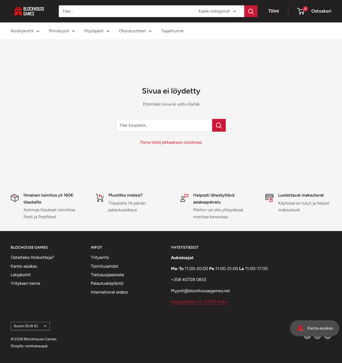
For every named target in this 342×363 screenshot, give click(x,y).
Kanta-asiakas (24, 266)
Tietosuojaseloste (107, 274)
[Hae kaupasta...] (219, 125)
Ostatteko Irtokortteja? (32, 257)
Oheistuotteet (132, 30)
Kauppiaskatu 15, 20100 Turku (199, 301)
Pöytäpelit (94, 30)
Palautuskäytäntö (107, 283)
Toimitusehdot (104, 266)
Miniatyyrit (59, 30)
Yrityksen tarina (25, 283)
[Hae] (251, 11)
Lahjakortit (21, 274)
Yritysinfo (100, 257)
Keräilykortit (22, 30)
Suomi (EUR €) (26, 326)
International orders (109, 292)
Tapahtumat (172, 30)
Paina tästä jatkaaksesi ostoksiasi (171, 142)
